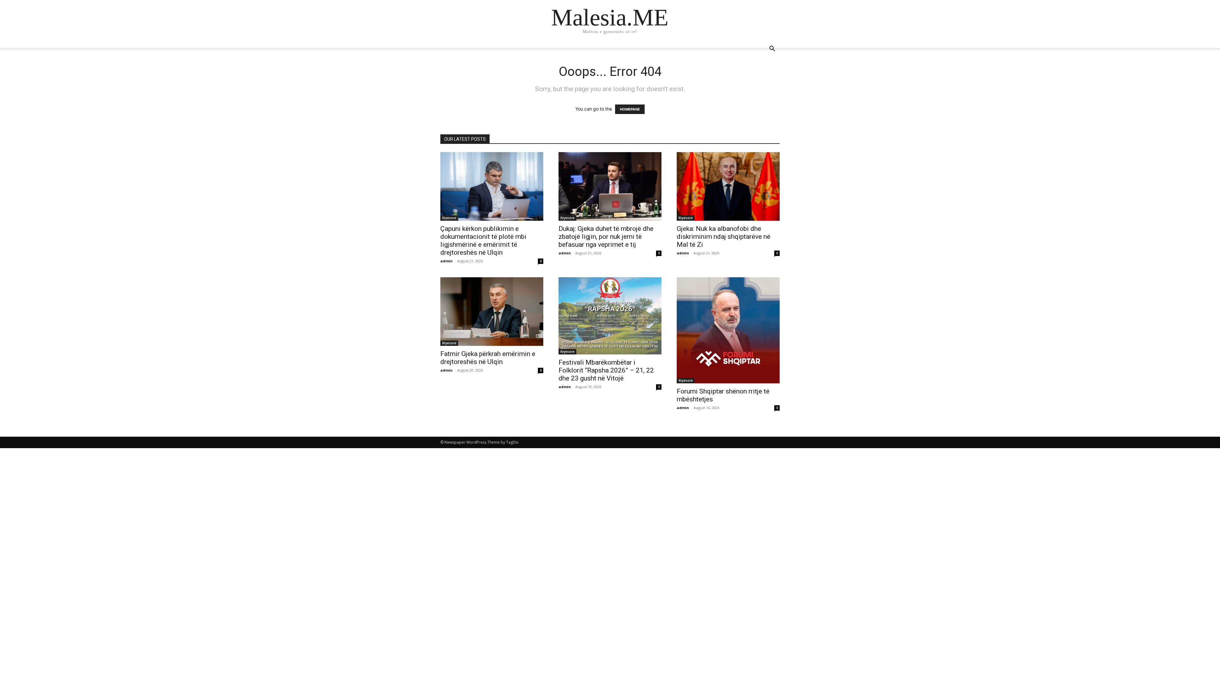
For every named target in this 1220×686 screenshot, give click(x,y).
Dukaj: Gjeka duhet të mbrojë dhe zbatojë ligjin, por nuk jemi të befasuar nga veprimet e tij (606, 236)
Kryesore (449, 218)
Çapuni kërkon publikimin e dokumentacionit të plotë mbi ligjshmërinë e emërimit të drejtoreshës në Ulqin (483, 240)
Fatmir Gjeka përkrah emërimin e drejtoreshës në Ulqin (487, 358)
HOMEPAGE (630, 109)
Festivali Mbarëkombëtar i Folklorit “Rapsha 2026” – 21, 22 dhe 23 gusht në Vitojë (606, 370)
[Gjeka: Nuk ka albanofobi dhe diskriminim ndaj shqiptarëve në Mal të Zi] (728, 186)
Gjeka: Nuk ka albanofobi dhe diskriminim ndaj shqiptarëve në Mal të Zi (723, 236)
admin (446, 261)
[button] (772, 49)
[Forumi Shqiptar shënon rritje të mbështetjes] (728, 330)
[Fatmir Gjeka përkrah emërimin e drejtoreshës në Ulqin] (491, 311)
